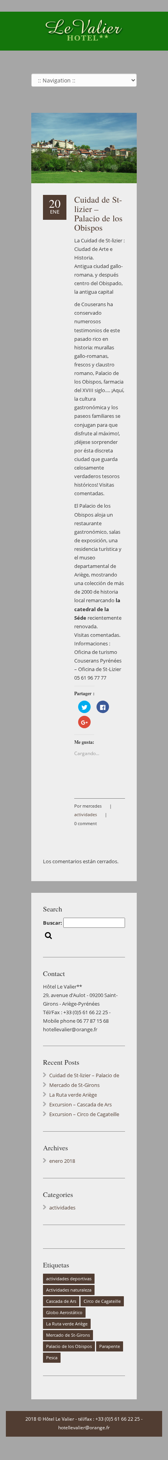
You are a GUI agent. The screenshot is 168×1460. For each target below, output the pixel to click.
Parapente (109, 1346)
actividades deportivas (68, 1278)
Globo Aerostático (64, 1312)
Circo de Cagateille (102, 1301)
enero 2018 (62, 1160)
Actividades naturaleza (68, 1290)
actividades (85, 814)
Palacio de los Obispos (69, 1346)
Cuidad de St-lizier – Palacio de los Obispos (98, 213)
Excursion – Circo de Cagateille (84, 1114)
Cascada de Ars (61, 1301)
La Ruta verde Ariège (73, 1094)
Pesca (51, 1357)
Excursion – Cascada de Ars (80, 1104)
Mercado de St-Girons (74, 1084)
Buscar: (52, 922)
